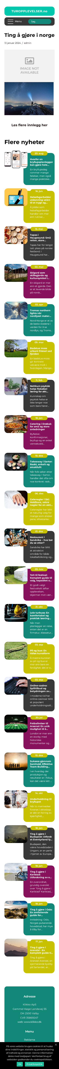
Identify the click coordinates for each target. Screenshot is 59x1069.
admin (27, 42)
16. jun (39, 191)
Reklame (29, 1039)
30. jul (39, 717)
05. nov (39, 569)
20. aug (39, 153)
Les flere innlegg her (29, 125)
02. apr (39, 304)
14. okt (39, 793)
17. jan (39, 941)
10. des (39, 455)
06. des (39, 493)
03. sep (39, 644)
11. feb (39, 380)
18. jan (39, 417)
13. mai (39, 228)
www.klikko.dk (32, 1021)
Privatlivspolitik (34, 1064)
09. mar (39, 342)
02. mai (39, 266)
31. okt (39, 606)
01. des (39, 531)
